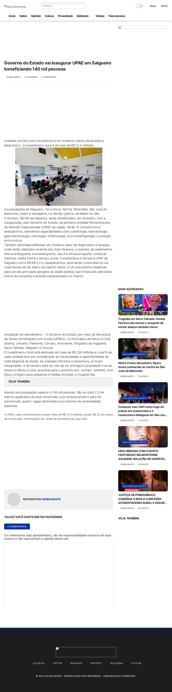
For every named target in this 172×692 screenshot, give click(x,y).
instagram (116, 663)
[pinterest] (161, 16)
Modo (164, 5)
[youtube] (166, 16)
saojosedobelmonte (135, 354)
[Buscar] (82, 6)
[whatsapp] (139, 16)
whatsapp (76, 663)
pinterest (96, 663)
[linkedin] (34, 481)
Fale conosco (117, 16)
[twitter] (155, 16)
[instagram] (144, 16)
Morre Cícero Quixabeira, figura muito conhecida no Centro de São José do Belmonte (141, 367)
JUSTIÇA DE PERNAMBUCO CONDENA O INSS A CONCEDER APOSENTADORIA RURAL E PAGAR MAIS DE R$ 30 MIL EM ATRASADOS (142, 499)
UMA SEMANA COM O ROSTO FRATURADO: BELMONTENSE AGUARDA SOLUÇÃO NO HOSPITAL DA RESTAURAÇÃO (142, 455)
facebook (39, 663)
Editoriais (83, 16)
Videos (100, 16)
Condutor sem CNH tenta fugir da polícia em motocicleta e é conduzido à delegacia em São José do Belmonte (142, 411)
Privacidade (65, 16)
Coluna (49, 16)
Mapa (153, 5)
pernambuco (130, 310)
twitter (57, 663)
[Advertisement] (58, 111)
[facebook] (150, 16)
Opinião (36, 16)
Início (12, 16)
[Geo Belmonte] (15, 6)
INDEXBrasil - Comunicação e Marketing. (111, 676)
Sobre (23, 16)
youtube (136, 663)
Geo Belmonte (53, 676)
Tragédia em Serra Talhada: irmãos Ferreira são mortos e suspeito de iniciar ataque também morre (141, 323)
